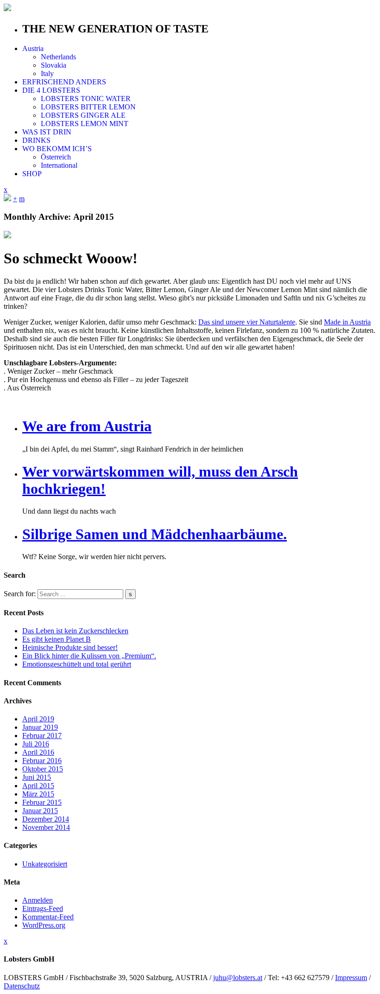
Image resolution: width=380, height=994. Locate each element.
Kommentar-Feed (48, 917)
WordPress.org (43, 925)
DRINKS (36, 140)
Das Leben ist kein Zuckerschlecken (75, 631)
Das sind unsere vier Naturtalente (246, 322)
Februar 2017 (42, 735)
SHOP (32, 174)
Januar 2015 (40, 811)
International (59, 165)
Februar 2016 (42, 761)
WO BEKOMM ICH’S (57, 149)
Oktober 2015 (42, 769)
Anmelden (37, 900)
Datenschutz (22, 986)
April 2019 (38, 719)
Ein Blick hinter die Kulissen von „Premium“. (89, 656)
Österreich (56, 157)
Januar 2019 (40, 727)
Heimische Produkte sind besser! (70, 647)
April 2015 (38, 786)
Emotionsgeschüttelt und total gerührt (76, 664)
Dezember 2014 (45, 819)
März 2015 (38, 794)
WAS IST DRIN (46, 132)
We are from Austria (87, 426)
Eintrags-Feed (42, 908)
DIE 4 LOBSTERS (51, 90)
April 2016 (38, 752)
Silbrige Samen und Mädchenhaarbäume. (154, 534)
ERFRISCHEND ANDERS (64, 82)
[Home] (7, 199)
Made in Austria (347, 322)
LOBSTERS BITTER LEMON (88, 107)
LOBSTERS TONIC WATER (86, 98)
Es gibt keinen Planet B (56, 639)
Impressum (351, 977)
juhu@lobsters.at (237, 977)
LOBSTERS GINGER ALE (83, 115)
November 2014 (46, 827)
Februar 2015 (42, 802)
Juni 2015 (36, 777)
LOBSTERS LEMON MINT (84, 123)
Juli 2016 (35, 744)
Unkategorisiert (44, 864)
